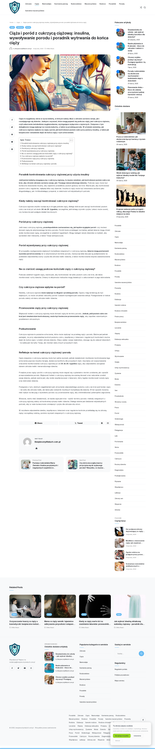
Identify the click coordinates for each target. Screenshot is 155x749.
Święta (117, 362)
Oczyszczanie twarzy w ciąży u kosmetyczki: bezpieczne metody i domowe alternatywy (24, 622)
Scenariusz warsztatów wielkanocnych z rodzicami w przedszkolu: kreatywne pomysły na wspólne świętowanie (135, 565)
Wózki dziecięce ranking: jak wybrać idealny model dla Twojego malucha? (130, 175)
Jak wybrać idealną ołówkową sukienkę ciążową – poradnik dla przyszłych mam (128, 622)
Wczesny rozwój (120, 402)
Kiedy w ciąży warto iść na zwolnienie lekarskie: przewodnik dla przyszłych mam (94, 622)
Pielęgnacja (119, 430)
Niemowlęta (119, 242)
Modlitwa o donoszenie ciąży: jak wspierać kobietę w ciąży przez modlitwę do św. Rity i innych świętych (135, 542)
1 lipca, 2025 (132, 67)
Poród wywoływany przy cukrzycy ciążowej (38, 151)
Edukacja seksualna (121, 339)
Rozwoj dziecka (120, 464)
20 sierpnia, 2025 (134, 40)
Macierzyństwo (120, 259)
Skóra (117, 447)
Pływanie (118, 481)
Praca (117, 407)
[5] (120, 90)
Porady (117, 277)
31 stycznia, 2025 (122, 217)
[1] (120, 32)
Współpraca (119, 487)
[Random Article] (141, 7)
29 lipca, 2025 (133, 53)
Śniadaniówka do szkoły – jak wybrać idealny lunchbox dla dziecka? (65, 655)
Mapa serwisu (119, 681)
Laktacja (117, 493)
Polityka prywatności (122, 675)
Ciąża (18, 22)
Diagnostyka (119, 470)
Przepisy (118, 345)
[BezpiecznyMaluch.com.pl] (11, 48)
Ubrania (117, 510)
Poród (28, 27)
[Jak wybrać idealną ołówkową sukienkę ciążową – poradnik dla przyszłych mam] (130, 606)
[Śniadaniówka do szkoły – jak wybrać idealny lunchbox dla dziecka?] (49, 656)
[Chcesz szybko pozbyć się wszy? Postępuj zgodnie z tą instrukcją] (49, 679)
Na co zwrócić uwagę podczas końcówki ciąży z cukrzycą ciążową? (47, 153)
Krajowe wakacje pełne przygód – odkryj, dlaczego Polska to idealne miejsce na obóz (130, 211)
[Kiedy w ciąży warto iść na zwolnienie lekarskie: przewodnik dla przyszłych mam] (95, 606)
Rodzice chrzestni (121, 311)
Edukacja (118, 299)
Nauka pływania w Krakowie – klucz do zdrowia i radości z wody (65, 666)
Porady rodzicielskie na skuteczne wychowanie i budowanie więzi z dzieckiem (136, 76)
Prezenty (118, 288)
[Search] (145, 7)
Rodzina (117, 294)
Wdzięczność (119, 424)
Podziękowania (120, 476)
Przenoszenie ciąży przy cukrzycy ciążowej (38, 158)
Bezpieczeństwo (120, 322)
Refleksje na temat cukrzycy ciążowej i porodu (39, 164)
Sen (116, 390)
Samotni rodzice (120, 305)
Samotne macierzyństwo (123, 282)
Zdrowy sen (119, 498)
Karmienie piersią (121, 248)
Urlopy (117, 351)
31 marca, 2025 (133, 83)
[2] (120, 46)
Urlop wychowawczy (122, 368)
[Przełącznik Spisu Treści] (70, 140)
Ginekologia (119, 419)
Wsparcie (118, 504)
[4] (120, 74)
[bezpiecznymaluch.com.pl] (14, 7)
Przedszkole (119, 396)
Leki (116, 436)
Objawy (117, 333)
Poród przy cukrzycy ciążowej (33, 148)
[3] (120, 60)
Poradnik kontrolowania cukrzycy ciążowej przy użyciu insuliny (45, 143)
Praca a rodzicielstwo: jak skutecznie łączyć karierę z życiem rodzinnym (130, 139)
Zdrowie (118, 231)
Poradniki (118, 225)
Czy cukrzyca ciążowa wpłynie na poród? (37, 156)
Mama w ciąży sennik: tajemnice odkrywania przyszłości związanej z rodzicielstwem (59, 622)
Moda (117, 379)
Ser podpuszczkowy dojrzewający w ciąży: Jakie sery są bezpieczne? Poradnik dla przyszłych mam (135, 530)
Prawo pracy (119, 316)
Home (11, 22)
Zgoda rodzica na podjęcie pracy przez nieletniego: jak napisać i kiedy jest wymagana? (135, 553)
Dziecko (118, 385)
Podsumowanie (27, 161)
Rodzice (118, 265)
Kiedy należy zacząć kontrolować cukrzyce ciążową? (41, 146)
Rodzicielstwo (119, 254)
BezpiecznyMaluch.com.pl (23, 48)
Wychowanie (119, 356)
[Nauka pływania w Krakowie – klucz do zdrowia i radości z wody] (49, 668)
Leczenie (118, 328)
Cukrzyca (20, 27)
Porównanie (119, 441)
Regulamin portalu (121, 669)
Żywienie (118, 373)
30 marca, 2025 (121, 144)
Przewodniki (119, 453)
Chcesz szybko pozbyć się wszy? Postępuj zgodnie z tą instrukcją (65, 678)
